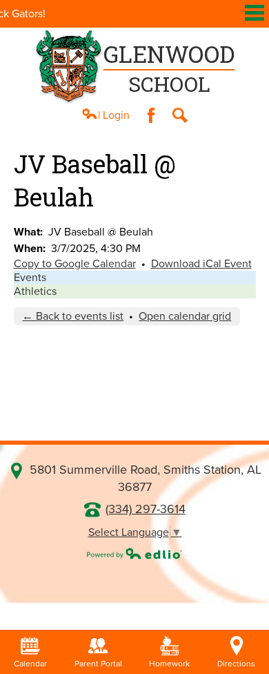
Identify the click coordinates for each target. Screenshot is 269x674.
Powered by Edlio (134, 553)
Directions (236, 663)
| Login (114, 115)
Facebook (151, 115)
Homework (169, 663)
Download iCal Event (201, 264)
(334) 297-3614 (146, 509)
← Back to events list (72, 316)
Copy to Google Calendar (75, 264)
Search (180, 115)
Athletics (35, 291)
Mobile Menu (254, 13)
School (169, 68)
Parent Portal (98, 663)
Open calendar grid (185, 316)
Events (30, 278)
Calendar (30, 663)
